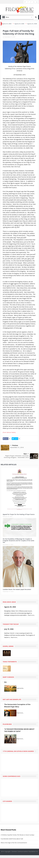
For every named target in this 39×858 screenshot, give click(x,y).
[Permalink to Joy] (10, 688)
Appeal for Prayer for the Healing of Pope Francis (19, 514)
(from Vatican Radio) (9, 432)
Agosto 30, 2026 (10, 607)
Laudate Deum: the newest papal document (17, 589)
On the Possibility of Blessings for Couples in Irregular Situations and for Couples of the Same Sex (18, 540)
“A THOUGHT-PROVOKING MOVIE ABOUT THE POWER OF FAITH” (19, 730)
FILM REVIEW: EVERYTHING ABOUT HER (12, 839)
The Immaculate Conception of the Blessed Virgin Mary (17, 705)
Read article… (20, 688)
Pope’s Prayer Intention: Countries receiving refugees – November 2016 (16, 456)
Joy (5, 682)
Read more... (31, 615)
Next (25, 454)
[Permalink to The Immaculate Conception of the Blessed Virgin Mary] (10, 713)
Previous (15, 445)
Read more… (14, 637)
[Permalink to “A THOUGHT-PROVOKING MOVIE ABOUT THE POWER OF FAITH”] (10, 739)
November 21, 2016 (17, 447)
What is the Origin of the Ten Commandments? (14, 843)
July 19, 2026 (8, 629)
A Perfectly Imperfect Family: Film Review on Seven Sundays (17, 835)
